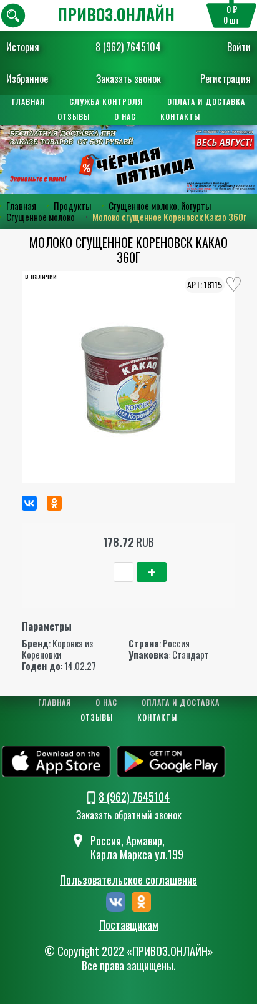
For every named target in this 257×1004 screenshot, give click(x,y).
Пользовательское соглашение (128, 880)
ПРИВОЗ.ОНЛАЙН (116, 14)
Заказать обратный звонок (129, 814)
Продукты (72, 205)
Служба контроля (106, 101)
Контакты (180, 116)
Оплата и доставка (206, 101)
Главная (28, 101)
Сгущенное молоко (40, 217)
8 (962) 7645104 (128, 46)
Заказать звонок (128, 78)
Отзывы (73, 116)
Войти (239, 46)
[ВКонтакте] (29, 503)
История (22, 46)
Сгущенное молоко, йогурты (160, 205)
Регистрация (225, 78)
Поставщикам (128, 925)
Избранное (27, 78)
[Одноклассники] (54, 503)
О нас (125, 116)
